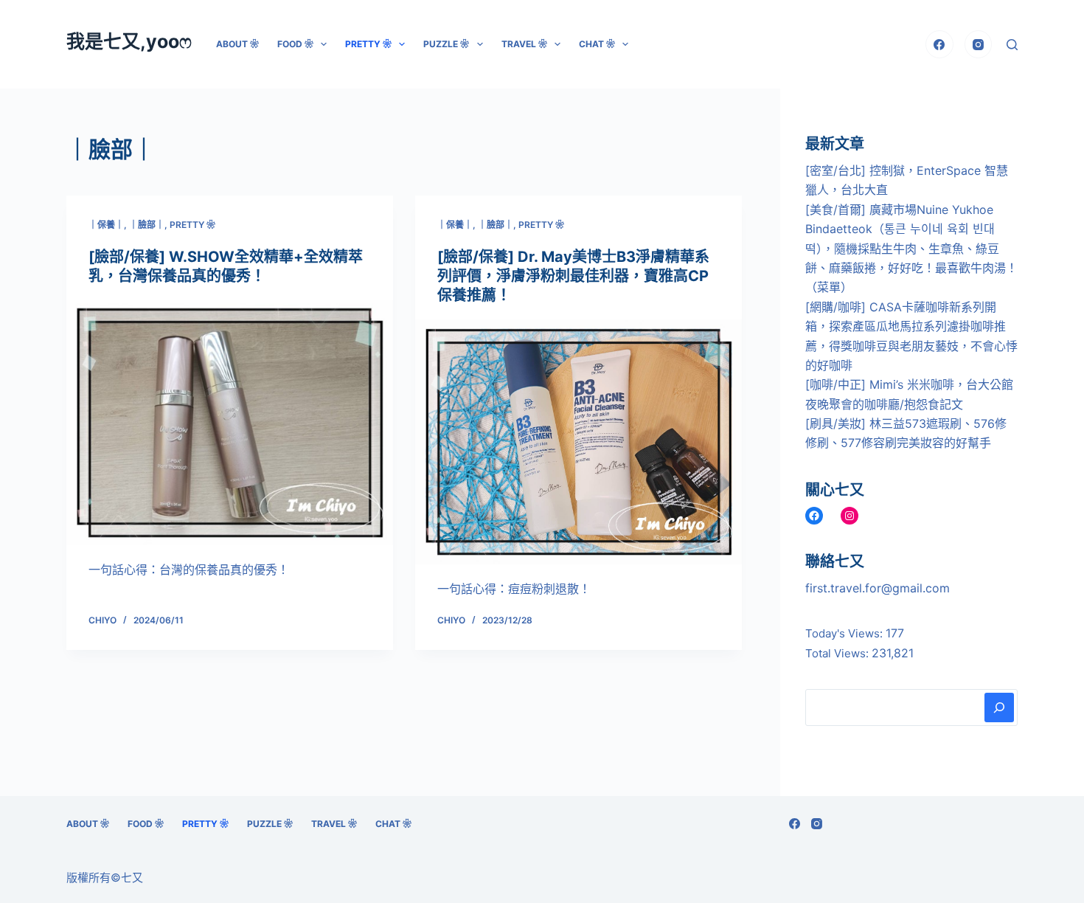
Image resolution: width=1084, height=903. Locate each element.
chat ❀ (597, 43)
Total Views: (838, 653)
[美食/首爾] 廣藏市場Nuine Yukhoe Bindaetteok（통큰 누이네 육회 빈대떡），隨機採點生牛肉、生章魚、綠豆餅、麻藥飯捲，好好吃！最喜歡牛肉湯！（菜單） (911, 248)
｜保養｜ (106, 224)
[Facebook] (939, 44)
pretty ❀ (368, 43)
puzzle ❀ (446, 43)
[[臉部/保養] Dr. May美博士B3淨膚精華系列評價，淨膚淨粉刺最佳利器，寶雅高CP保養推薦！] (578, 441)
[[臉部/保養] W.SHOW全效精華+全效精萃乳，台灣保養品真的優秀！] (229, 422)
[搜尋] (1012, 44)
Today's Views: (845, 633)
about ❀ (237, 43)
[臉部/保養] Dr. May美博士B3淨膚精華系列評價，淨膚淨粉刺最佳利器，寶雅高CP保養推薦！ (573, 276)
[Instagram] (979, 44)
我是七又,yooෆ (129, 41)
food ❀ (295, 43)
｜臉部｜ (146, 224)
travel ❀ (524, 43)
